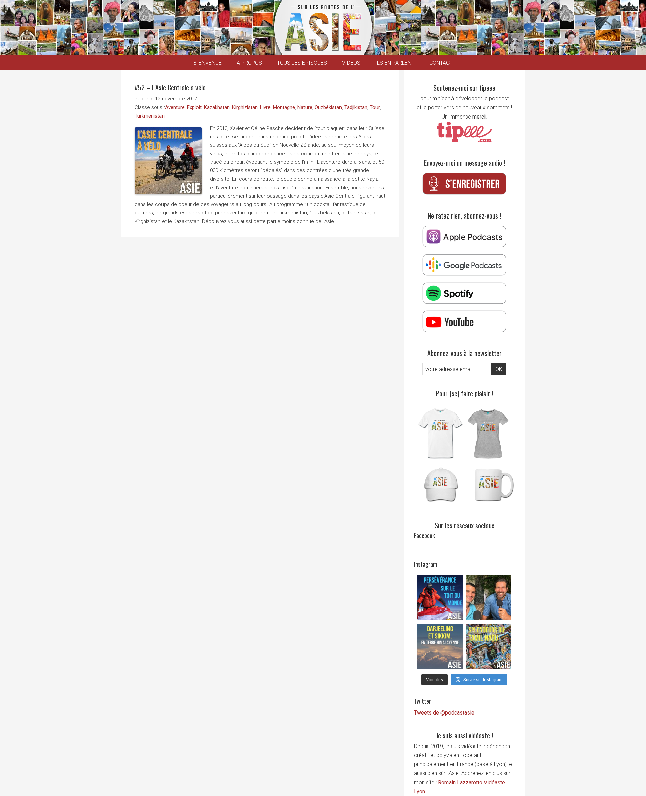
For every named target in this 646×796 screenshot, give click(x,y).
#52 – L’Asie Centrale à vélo (170, 87)
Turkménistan (150, 116)
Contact (441, 63)
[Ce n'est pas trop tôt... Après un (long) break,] (488, 646)
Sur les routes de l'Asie (323, 27)
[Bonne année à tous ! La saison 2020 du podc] (488, 597)
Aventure (175, 107)
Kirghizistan (245, 107)
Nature (304, 107)
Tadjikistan (355, 107)
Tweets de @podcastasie (444, 712)
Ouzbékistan (328, 107)
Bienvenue (207, 63)
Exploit (194, 107)
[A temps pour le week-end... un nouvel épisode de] (440, 646)
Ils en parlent (395, 63)
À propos (249, 63)
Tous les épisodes (302, 63)
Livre (265, 107)
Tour (375, 107)
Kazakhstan (217, 107)
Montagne (284, 107)
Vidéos (351, 63)
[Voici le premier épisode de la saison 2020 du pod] (440, 597)
